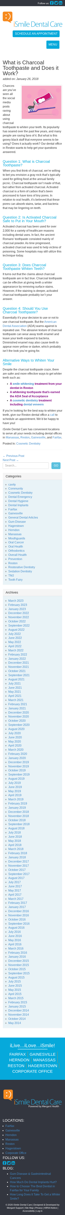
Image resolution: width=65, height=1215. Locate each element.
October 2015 (17, 969)
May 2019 (14, 791)
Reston (25, 437)
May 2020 (14, 741)
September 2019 (19, 774)
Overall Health (17, 554)
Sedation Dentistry (20, 571)
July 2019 (14, 782)
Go (56, 465)
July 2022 (14, 633)
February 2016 (17, 952)
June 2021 (15, 687)
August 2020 (16, 729)
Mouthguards (16, 538)
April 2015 (14, 994)
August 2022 (16, 629)
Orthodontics (16, 550)
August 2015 (16, 977)
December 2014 (18, 1010)
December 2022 (18, 613)
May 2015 (14, 989)
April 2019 (14, 795)
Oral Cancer (16, 542)
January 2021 (17, 708)
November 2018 (18, 816)
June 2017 (15, 886)
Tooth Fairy (15, 579)
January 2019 (17, 807)
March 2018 (15, 849)
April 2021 (14, 695)
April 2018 (14, 845)
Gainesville (38, 437)
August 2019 (16, 778)
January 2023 (17, 609)
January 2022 (17, 658)
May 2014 (14, 1023)
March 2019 (15, 799)
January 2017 (17, 907)
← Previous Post (13, 455)
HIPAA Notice (50, 1208)
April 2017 (14, 894)
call (52, 414)
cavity (12, 484)
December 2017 (18, 861)
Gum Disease (17, 521)
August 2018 (16, 828)
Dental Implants (18, 505)
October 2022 (17, 621)
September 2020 (19, 724)
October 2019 (17, 770)
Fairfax (57, 437)
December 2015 (18, 960)
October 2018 (17, 820)
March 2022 (15, 650)
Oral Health (15, 546)
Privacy (38, 1208)
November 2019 (18, 766)
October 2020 (17, 720)
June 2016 (15, 936)
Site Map (29, 1208)
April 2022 (14, 646)
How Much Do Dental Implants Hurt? (33, 1182)
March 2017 (15, 898)
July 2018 (14, 832)
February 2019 (17, 803)
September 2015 (19, 973)
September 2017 (19, 874)
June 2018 (15, 836)
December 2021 (18, 662)
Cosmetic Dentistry (28, 443)
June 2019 (15, 787)
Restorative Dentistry (21, 567)
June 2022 (15, 637)
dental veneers (33, 404)
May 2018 (14, 840)
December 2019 (18, 762)
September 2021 (19, 675)
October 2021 (17, 671)
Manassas (12, 437)
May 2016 (14, 940)
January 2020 (17, 758)
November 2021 (18, 666)
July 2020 (14, 733)
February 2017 (17, 902)
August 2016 (16, 927)
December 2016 (18, 911)
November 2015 (18, 965)
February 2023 (17, 604)
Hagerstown (16, 525)
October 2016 (17, 919)
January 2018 (17, 857)
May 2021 (14, 691)
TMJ (11, 575)
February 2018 (17, 853)
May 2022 (14, 642)
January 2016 (17, 956)
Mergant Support (15, 1208)
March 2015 (15, 998)
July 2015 (14, 981)
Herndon (14, 530)
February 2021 (17, 704)
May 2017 (14, 890)
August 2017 (16, 878)
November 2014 (18, 1014)
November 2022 (18, 617)
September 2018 (19, 824)
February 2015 (17, 1002)
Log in (39, 1211)
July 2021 (14, 683)
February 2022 (17, 654)
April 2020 (14, 745)
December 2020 (18, 712)
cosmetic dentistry (25, 400)
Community (15, 488)
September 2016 (19, 923)
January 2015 (17, 1006)
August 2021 (16, 679)
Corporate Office (32, 1071)
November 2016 (18, 915)
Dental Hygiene (18, 501)
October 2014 (17, 1018)
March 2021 (15, 700)
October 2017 (17, 869)
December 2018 (18, 811)
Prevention (15, 559)
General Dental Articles (23, 517)
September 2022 (19, 625)
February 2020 (17, 753)
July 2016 (14, 931)
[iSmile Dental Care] (32, 19)
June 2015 (15, 985)
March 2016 (15, 948)
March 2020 (15, 749)
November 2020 (18, 716)
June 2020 (15, 737)
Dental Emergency (20, 496)
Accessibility (29, 1211)
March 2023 (15, 600)
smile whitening (23, 383)
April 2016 (14, 944)
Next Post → (11, 460)
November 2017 (18, 865)
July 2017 (14, 882)
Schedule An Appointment (36, 33)
